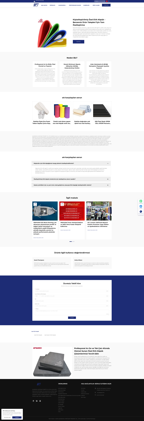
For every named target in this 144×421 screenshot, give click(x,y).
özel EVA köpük (38, 335)
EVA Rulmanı (61, 391)
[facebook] (33, 401)
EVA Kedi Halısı (61, 399)
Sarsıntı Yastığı (61, 406)
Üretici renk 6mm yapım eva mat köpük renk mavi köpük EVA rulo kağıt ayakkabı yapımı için (62, 122)
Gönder (72, 317)
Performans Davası (75, 5)
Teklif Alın (106, 5)
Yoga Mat (60, 408)
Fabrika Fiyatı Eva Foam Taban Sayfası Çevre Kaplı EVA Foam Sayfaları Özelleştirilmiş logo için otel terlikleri (42, 122)
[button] (71, 241)
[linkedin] (37, 401)
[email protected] (40, 0)
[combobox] (37, 296)
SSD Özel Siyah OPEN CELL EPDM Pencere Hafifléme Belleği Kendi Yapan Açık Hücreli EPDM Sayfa (102, 122)
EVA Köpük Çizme (62, 388)
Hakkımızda (61, 5)
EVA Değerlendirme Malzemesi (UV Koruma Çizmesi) (69, 395)
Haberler (86, 5)
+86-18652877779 (100, 392)
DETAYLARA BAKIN (41, 110)
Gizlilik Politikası (90, 418)
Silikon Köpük (61, 402)
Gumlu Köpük (61, 400)
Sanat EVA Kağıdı (62, 390)
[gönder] (104, 1)
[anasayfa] (36, 5)
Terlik (59, 411)
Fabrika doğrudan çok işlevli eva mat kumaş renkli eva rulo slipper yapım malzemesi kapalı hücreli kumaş (82, 122)
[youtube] (40, 401)
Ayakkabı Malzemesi (62, 393)
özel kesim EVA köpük (50, 335)
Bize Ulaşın (96, 5)
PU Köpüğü (60, 404)
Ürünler (52, 5)
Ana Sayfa (44, 5)
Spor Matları (60, 409)
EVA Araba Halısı (61, 397)
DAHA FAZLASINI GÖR (38, 237)
